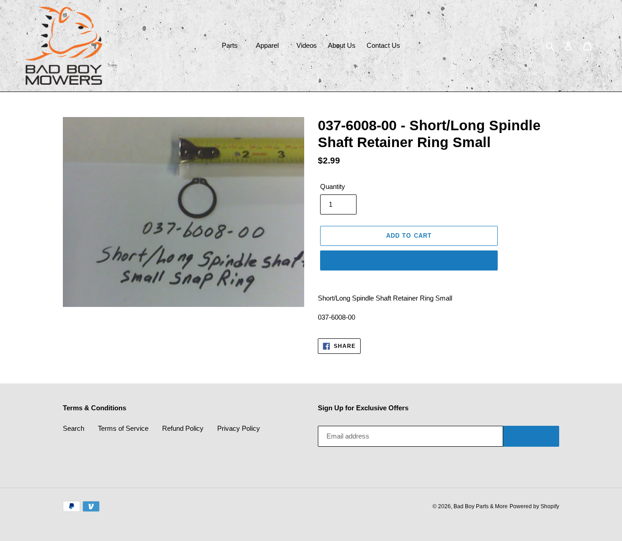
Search (73, 428)
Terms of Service (123, 428)
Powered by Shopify (534, 506)
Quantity (332, 186)
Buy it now (409, 260)
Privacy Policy (238, 428)
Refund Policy (183, 428)
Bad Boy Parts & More (481, 506)
